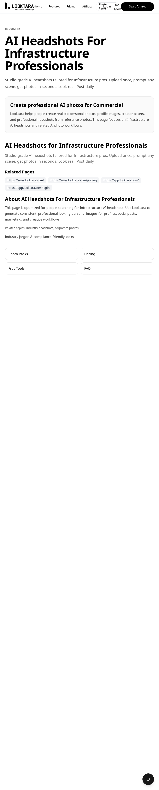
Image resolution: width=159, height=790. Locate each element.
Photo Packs (103, 6)
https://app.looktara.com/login (28, 188)
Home (38, 6)
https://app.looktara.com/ (121, 180)
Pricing (71, 6)
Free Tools (117, 7)
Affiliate (87, 6)
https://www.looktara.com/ (25, 180)
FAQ (87, 268)
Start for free (137, 6)
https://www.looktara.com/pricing (74, 180)
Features (54, 6)
